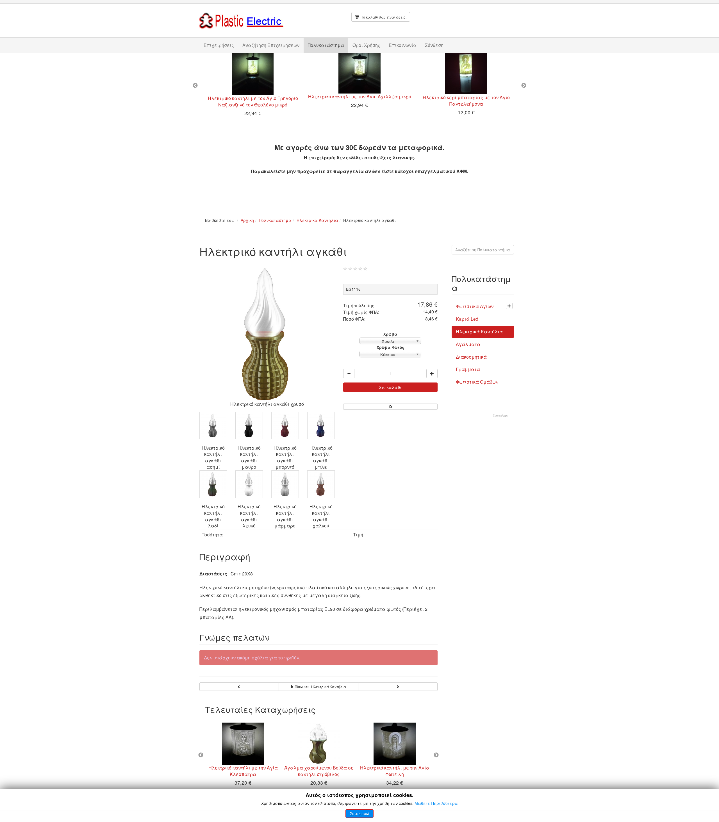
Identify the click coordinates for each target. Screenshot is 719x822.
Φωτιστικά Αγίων (474, 306)
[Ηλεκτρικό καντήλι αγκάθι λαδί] (213, 484)
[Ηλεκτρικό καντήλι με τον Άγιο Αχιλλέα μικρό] (359, 73)
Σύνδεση (434, 45)
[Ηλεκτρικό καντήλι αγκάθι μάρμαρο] (285, 484)
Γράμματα (468, 369)
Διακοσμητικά (471, 357)
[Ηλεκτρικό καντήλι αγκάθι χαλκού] (321, 484)
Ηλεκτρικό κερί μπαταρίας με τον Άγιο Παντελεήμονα (466, 100)
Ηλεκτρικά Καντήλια (317, 220)
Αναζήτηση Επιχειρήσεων (270, 45)
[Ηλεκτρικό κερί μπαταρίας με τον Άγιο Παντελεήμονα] (466, 73)
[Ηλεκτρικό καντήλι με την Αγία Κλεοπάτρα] (243, 744)
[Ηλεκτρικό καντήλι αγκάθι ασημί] (213, 425)
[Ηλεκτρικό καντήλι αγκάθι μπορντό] (285, 425)
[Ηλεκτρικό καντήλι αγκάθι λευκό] (249, 484)
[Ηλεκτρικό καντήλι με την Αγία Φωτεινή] (395, 744)
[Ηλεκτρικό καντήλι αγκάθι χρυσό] (267, 333)
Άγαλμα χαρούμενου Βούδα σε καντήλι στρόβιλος (319, 770)
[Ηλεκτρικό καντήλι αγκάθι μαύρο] (249, 425)
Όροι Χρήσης (366, 45)
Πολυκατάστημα (326, 45)
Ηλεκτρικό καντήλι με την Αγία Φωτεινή (394, 770)
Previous (195, 85)
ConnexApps (500, 415)
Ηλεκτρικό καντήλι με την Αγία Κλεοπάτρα (243, 770)
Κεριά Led (467, 319)
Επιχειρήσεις (219, 45)
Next (524, 85)
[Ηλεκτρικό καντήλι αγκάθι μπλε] (321, 425)
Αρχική (247, 220)
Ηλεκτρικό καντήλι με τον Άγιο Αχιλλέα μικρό (359, 96)
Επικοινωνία (403, 45)
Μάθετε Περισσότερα (436, 803)
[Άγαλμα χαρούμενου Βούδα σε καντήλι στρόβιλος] (319, 744)
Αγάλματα (468, 344)
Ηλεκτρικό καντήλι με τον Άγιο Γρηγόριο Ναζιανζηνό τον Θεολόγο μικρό (253, 101)
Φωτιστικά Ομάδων (477, 382)
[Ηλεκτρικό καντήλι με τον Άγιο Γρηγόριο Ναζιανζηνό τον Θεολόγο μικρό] (252, 74)
